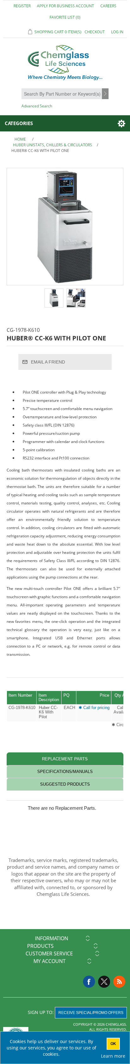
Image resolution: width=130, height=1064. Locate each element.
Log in (117, 32)
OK (113, 1044)
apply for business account (65, 6)
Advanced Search (36, 106)
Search (106, 94)
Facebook (89, 982)
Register (22, 6)
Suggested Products (65, 784)
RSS (119, 982)
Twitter (104, 982)
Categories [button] (19, 123)
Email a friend (48, 361)
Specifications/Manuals (65, 771)
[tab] (65, 758)
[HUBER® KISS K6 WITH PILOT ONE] (53, 297)
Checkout (95, 32)
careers (108, 6)
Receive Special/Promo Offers (90, 1012)
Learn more (113, 1056)
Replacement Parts (65, 759)
